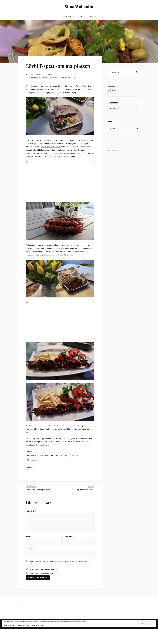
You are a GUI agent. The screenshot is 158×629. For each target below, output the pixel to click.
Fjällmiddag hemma (85, 489)
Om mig (79, 16)
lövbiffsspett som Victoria (51, 146)
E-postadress (67, 537)
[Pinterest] (113, 90)
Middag (56, 77)
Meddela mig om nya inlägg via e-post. (41, 573)
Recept (68, 77)
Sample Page (66, 16)
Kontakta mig (91, 16)
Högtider (43, 77)
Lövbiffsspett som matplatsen (58, 66)
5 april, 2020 (46, 75)
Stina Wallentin (79, 6)
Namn (29, 537)
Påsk (62, 77)
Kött (50, 77)
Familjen (34, 77)
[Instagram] (109, 90)
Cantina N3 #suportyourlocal (38, 489)
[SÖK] (137, 72)
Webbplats (30, 549)
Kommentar (32, 511)
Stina (31, 75)
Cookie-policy (41, 625)
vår (73, 77)
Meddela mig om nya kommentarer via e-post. (43, 569)
